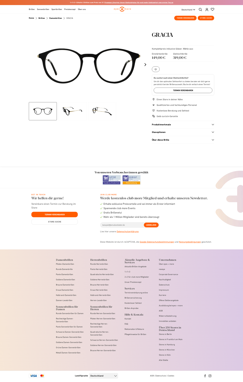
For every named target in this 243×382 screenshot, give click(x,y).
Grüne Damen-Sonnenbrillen (68, 347)
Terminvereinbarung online (136, 292)
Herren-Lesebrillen (98, 300)
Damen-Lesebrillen (64, 300)
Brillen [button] (32, 9)
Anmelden (151, 225)
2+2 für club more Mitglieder (137, 277)
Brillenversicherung (133, 298)
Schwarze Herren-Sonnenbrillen (104, 340)
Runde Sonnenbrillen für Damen (70, 313)
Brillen (42, 18)
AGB (161, 311)
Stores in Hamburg (167, 344)
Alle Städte (163, 360)
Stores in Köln (165, 355)
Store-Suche (206, 18)
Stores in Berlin (165, 334)
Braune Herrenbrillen (99, 285)
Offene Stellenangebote (168, 300)
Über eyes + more (166, 264)
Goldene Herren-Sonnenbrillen (103, 345)
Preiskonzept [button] (70, 9)
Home (31, 18)
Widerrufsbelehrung (167, 316)
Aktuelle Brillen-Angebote (135, 266)
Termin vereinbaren (185, 18)
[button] (207, 10)
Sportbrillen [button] (56, 9)
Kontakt (128, 319)
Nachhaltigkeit (165, 279)
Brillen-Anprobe (131, 308)
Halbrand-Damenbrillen (66, 295)
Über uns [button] (82, 9)
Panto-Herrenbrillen (98, 269)
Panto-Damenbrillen (64, 274)
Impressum (164, 290)
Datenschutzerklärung (128, 231)
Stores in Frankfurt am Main (171, 339)
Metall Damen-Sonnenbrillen (68, 353)
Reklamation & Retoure (134, 329)
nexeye (162, 269)
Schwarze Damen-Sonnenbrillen (70, 332)
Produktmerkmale (182, 124)
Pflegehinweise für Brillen (135, 334)
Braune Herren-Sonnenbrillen (103, 350)
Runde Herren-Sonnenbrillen (102, 313)
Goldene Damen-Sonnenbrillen (69, 342)
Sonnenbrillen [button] (43, 9)
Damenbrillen (55, 18)
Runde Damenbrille (64, 269)
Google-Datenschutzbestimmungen (157, 242)
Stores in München (167, 350)
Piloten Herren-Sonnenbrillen (102, 318)
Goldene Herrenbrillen (99, 279)
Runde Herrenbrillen (99, 264)
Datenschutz (164, 285)
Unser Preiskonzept (133, 282)
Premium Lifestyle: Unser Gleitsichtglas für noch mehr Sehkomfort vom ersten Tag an (139, 3)
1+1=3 (127, 272)
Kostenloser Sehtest (133, 303)
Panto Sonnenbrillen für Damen (69, 327)
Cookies (171, 376)
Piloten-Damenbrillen (65, 264)
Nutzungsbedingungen (190, 242)
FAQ (126, 324)
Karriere (162, 295)
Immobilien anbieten (167, 321)
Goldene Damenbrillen (65, 279)
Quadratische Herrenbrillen (102, 274)
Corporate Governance (168, 274)
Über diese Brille (182, 140)
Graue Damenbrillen (64, 290)
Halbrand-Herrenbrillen (100, 295)
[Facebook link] (205, 375)
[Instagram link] (210, 375)
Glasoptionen (182, 132)
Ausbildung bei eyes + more (171, 305)
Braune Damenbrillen (65, 285)
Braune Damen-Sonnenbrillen (68, 337)
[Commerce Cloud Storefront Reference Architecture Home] (122, 10)
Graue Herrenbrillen (99, 290)
